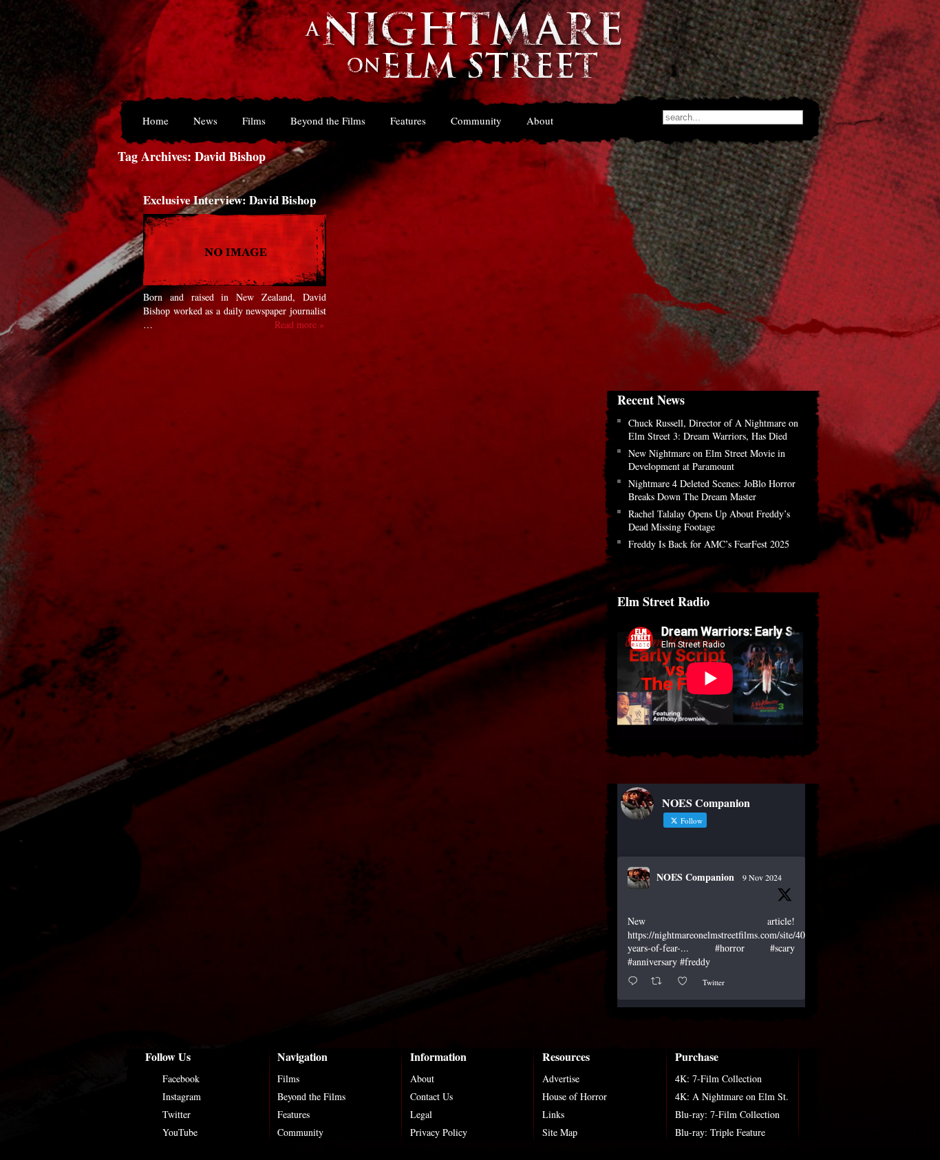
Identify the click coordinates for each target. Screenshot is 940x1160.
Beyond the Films (327, 120)
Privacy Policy (438, 1132)
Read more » (299, 324)
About (539, 120)
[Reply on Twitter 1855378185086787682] (636, 981)
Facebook (181, 1078)
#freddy (695, 961)
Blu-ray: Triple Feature (720, 1132)
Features (408, 120)
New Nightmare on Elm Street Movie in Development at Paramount (706, 460)
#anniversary (652, 961)
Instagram (181, 1096)
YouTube (179, 1132)
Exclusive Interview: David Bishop (229, 199)
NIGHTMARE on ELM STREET (462, 54)
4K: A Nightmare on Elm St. (732, 1096)
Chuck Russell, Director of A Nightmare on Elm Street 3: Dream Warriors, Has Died (713, 429)
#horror (730, 947)
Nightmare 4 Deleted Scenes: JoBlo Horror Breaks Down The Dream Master (711, 490)
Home (155, 120)
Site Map (559, 1132)
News (205, 120)
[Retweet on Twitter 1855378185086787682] (660, 981)
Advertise (560, 1078)
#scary (782, 947)
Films (254, 120)
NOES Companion (695, 877)
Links (553, 1114)
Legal (421, 1114)
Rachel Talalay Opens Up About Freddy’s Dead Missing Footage (709, 520)
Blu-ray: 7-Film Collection (727, 1114)
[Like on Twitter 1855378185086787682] (686, 981)
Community (476, 120)
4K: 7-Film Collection (718, 1078)
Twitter (176, 1114)
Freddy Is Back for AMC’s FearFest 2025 (708, 543)
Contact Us (431, 1096)
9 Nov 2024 (762, 877)
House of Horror (574, 1096)
